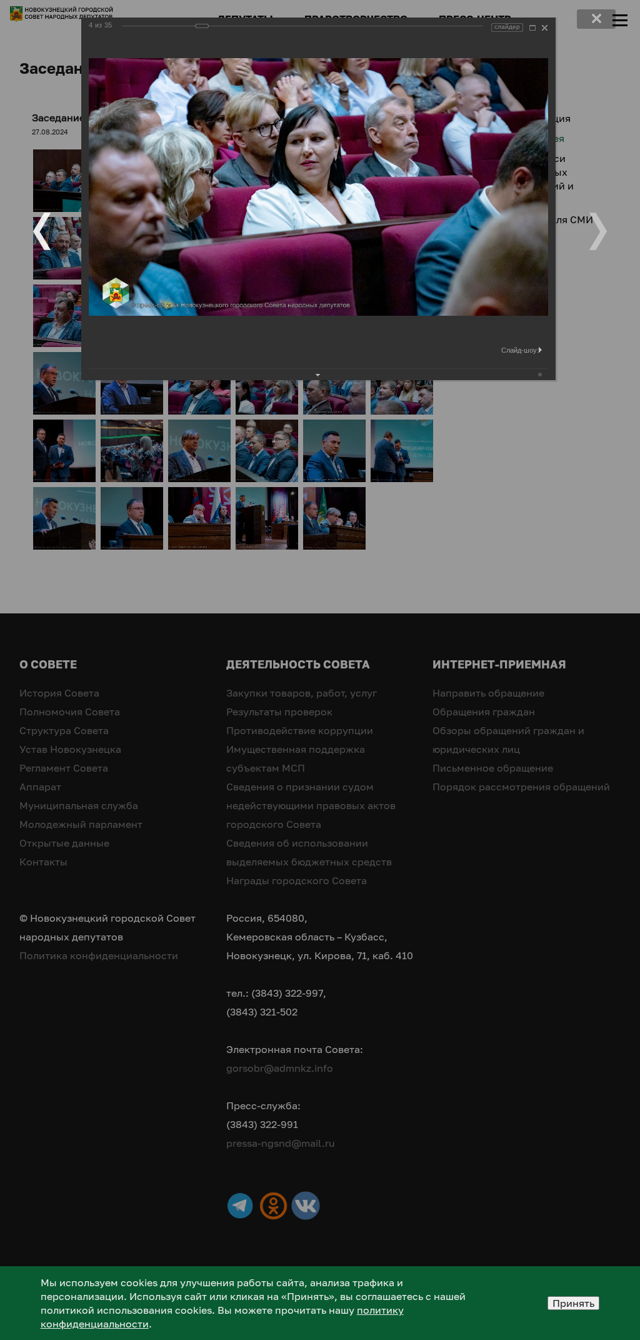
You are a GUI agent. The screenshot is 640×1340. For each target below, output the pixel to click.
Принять (573, 1303)
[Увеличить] (532, 28)
